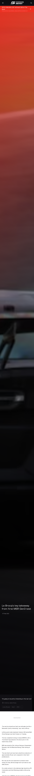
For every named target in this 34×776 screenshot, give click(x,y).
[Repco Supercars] (17, 3)
